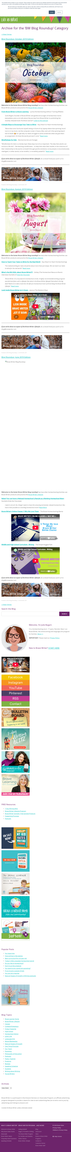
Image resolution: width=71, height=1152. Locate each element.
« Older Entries (6, 34)
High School (9, 1031)
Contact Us (38, 1141)
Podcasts (8, 819)
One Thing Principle (11, 1046)
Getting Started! (22, 1129)
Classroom (39, 1131)
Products (8, 1061)
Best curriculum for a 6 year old (16, 958)
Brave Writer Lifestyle (35, 108)
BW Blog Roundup (12, 184)
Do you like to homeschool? (14, 963)
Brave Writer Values (6, 1136)
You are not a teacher (12, 973)
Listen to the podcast (41, 121)
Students (8, 1069)
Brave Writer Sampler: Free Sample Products (20, 814)
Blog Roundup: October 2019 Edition (17, 39)
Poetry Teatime (10, 1059)
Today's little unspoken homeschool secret (19, 961)
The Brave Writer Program (25, 1134)
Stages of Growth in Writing (26, 1131)
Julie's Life (8, 1036)
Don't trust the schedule (13, 966)
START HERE (53, 648)
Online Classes (22, 1138)
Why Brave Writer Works (8, 1131)
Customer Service (40, 1143)
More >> (40, 634)
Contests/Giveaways (12, 1026)
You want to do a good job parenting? (18, 968)
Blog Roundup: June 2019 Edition (16, 357)
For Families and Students (25, 1136)
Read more (44, 136)
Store (37, 1134)
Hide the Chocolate (23, 275)
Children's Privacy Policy (60, 1130)
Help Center (58, 1136)
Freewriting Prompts (12, 816)
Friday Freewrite (10, 1029)
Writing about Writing (12, 1071)
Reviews (7, 1064)
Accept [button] (51, 12)
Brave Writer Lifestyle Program (15, 811)
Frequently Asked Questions (9, 1138)
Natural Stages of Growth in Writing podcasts (20, 976)
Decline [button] (59, 12)
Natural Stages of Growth (13, 1044)
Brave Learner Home (12, 1019)
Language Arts (10, 1039)
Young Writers (10, 1074)
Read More (43, 507)
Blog (37, 1129)
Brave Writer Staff (40, 1145)
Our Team (8, 1049)
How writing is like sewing (14, 956)
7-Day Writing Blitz (11, 809)
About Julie (4, 1134)
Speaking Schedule (11, 1066)
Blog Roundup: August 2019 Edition (17, 189)
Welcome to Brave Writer (8, 1129)
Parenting (8, 1051)
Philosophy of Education (13, 1054)
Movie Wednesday (11, 1041)
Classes (7, 1024)
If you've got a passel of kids (14, 971)
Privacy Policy (54, 638)
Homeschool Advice (11, 1034)
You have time (10, 953)
